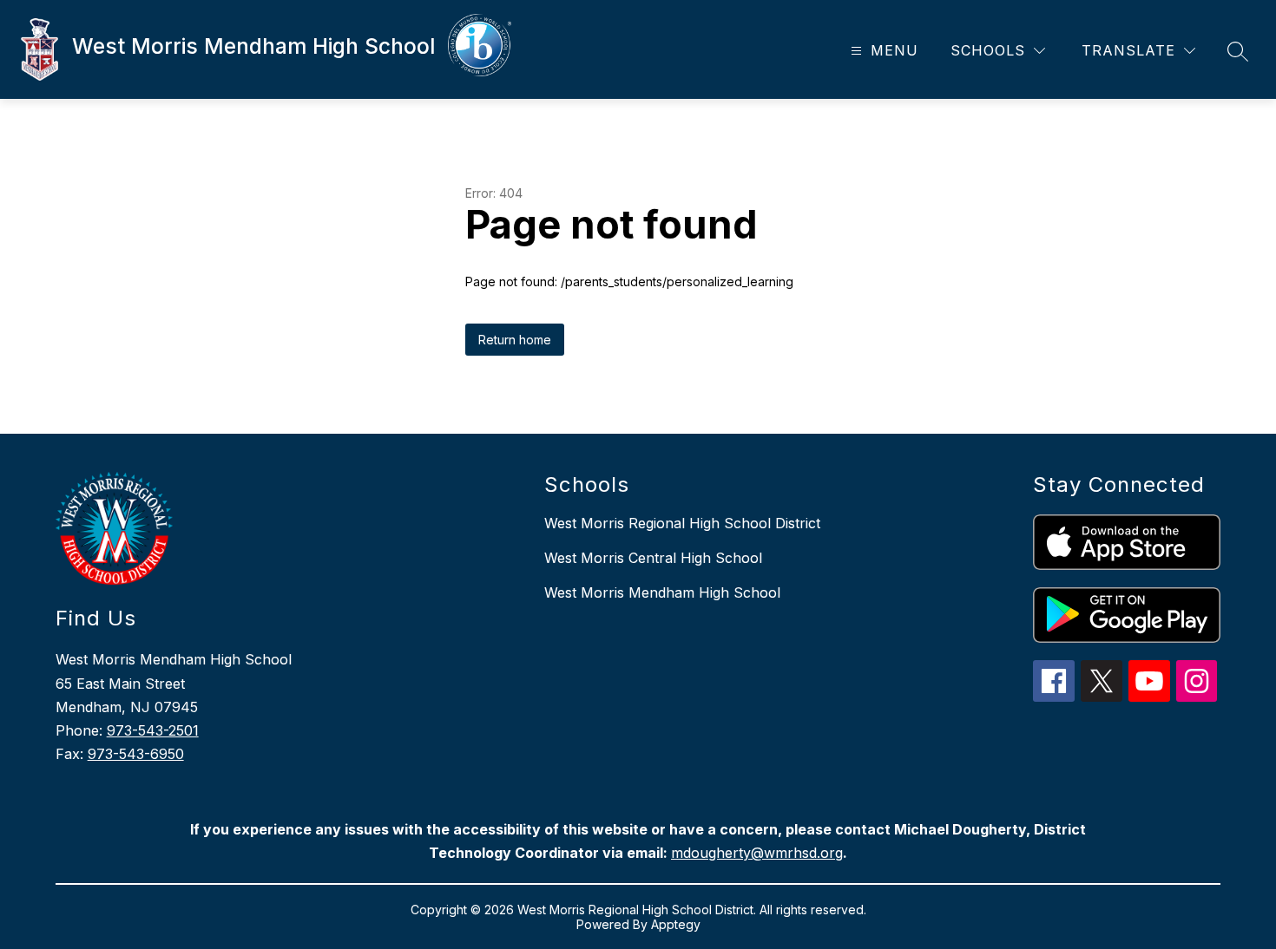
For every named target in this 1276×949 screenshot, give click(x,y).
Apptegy (675, 924)
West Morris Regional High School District (682, 523)
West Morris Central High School (653, 557)
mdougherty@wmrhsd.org (757, 852)
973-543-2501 (153, 730)
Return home (514, 339)
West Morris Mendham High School (662, 592)
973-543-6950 (136, 753)
